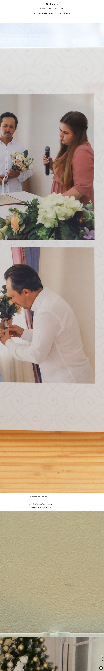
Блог (50, 8)
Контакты (62, 8)
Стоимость (56, 8)
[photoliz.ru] (52, 4)
